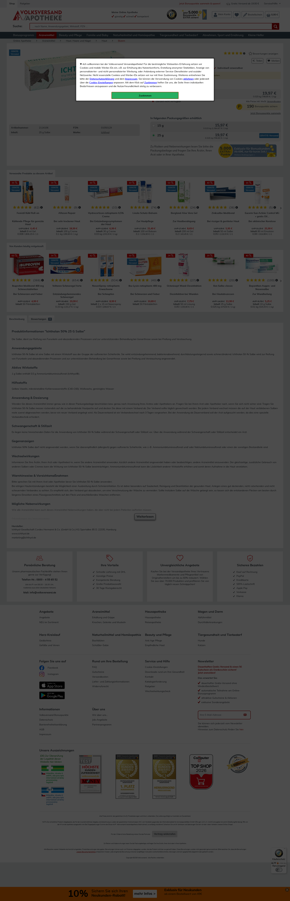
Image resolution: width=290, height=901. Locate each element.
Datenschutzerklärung (102, 79)
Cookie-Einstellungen (101, 83)
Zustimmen (150, 83)
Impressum (131, 79)
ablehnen (188, 79)
